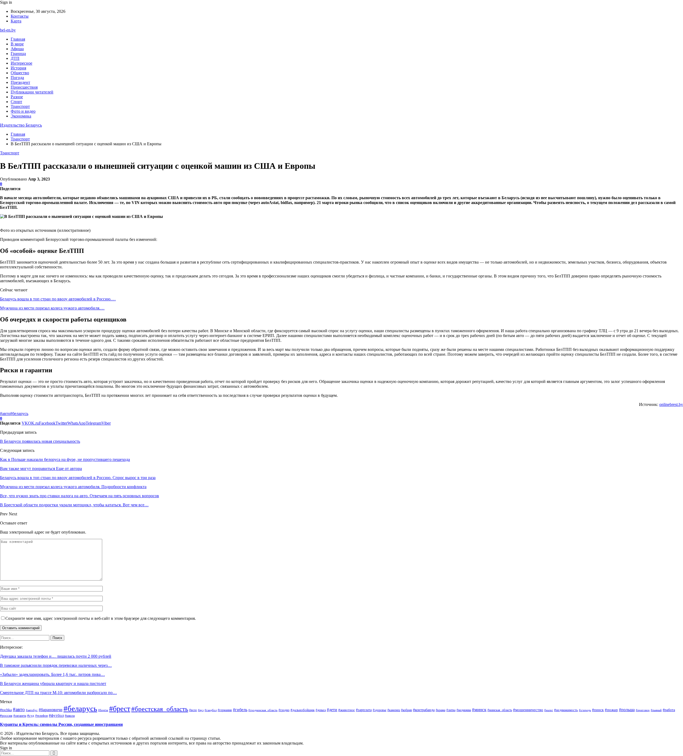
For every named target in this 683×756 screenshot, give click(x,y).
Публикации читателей (32, 92)
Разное (17, 97)
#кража (440, 710)
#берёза (103, 710)
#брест (119, 708)
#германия (225, 710)
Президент (20, 82)
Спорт (16, 101)
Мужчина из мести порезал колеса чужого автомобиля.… (52, 308)
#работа (669, 710)
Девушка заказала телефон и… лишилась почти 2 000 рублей (55, 656)
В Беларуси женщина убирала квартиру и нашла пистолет (53, 683)
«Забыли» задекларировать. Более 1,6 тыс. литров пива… (52, 674)
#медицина (463, 710)
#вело (193, 710)
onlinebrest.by (671, 404)
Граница (18, 53)
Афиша (17, 48)
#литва (450, 710)
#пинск (598, 710)
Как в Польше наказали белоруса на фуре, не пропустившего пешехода (65, 459)
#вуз (201, 710)
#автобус (32, 710)
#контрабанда (424, 710)
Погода (17, 77)
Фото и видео (23, 111)
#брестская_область (159, 709)
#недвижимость (566, 710)
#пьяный (656, 710)
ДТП (15, 58)
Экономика (21, 116)
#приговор (643, 710)
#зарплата (364, 710)
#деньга (321, 710)
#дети (332, 709)
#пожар (611, 709)
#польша (627, 709)
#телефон (41, 716)
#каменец (393, 710)
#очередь (585, 710)
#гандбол (211, 710)
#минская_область (499, 710)
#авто (5, 413)
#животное (346, 710)
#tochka (6, 710)
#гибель (240, 709)
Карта (16, 21)
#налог (548, 710)
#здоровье (379, 710)
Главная (18, 39)
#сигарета (19, 715)
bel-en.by (8, 30)
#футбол (56, 715)
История (18, 68)
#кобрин (406, 710)
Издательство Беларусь (21, 125)
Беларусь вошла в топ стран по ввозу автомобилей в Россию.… (58, 299)
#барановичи (50, 709)
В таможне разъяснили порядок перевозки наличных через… (56, 665)
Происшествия (24, 87)
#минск (479, 709)
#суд (30, 716)
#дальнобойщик (303, 710)
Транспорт (20, 106)
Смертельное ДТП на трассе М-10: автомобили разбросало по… (58, 692)
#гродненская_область (262, 710)
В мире (17, 44)
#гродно (284, 710)
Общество (20, 72)
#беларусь (19, 413)
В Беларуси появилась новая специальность (40, 441)
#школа (70, 716)
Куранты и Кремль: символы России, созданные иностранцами (61, 724)
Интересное (21, 63)
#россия (6, 716)
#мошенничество (528, 710)
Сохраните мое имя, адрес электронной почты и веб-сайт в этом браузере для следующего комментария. (100, 618)
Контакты (20, 16)
